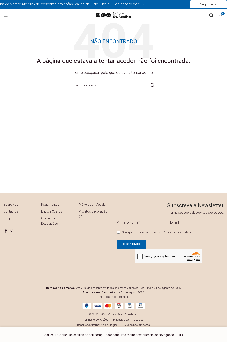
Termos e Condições (96, 319)
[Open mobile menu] (5, 15)
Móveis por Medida (92, 204)
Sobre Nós (10, 204)
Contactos (10, 211)
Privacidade (121, 319)
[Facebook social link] (5, 230)
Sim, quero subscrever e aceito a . (157, 232)
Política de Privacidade (177, 232)
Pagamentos (50, 204)
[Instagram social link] (11, 230)
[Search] (211, 15)
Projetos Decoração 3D (93, 214)
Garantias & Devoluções (49, 220)
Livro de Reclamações (136, 325)
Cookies (138, 319)
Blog (6, 218)
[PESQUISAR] (153, 85)
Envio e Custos (51, 211)
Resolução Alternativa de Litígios (97, 325)
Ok (181, 335)
